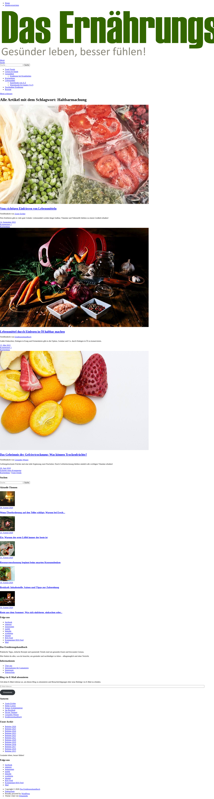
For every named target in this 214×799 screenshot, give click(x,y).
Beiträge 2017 (10, 747)
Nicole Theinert (11, 712)
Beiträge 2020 (10, 740)
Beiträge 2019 (10, 742)
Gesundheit (9, 74)
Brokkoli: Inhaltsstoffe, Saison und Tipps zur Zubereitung (29, 587)
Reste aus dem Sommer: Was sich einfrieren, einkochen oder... (31, 612)
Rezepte (8, 89)
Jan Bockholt (10, 710)
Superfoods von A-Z (18, 83)
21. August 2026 (6, 558)
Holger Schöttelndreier (14, 708)
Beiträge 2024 (10, 731)
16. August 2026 (6, 608)
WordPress (25, 794)
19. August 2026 (6, 583)
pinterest (8, 624)
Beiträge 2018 (10, 744)
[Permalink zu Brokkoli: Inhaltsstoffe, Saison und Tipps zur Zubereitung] (7, 580)
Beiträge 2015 (10, 751)
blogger (8, 636)
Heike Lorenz (10, 706)
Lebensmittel (10, 80)
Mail (7, 642)
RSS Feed (9, 638)
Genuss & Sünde (11, 72)
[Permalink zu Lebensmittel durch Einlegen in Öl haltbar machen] (74, 326)
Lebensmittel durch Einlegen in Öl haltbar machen (32, 331)
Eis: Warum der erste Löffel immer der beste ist (24, 537)
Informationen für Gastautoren (17, 668)
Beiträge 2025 (10, 729)
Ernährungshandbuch (23, 337)
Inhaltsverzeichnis (12, 5)
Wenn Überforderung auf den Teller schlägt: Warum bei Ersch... (32, 512)
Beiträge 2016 (10, 749)
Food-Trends (10, 69)
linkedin (8, 631)
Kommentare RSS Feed (14, 640)
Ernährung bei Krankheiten (20, 76)
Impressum (9, 670)
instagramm (9, 627)
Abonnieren (7, 692)
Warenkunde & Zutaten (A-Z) (21, 85)
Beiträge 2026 (10, 726)
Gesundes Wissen (21, 460)
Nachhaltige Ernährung (14, 87)
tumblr (7, 629)
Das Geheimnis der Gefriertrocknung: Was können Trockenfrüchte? (43, 454)
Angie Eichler (19, 214)
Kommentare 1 (6, 224)
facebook (8, 622)
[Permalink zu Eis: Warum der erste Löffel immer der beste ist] (7, 530)
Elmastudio (23, 796)
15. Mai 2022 (5, 345)
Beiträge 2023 (10, 733)
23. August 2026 (6, 533)
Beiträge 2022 (10, 735)
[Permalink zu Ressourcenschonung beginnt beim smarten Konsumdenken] (7, 555)
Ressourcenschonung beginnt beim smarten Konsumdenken (30, 562)
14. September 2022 (8, 222)
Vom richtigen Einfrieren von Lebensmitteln (28, 208)
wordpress (9, 633)
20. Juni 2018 (5, 468)
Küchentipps (10, 78)
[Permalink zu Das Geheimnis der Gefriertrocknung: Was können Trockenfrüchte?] (74, 449)
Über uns (8, 666)
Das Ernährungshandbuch (30, 789)
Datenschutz (10, 672)
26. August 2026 (6, 508)
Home (7, 3)
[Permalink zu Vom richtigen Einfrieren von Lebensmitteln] (74, 203)
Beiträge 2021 (10, 738)
